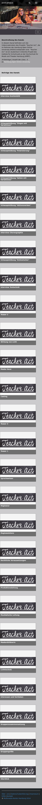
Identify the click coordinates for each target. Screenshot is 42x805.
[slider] (21, 27)
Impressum (34, 794)
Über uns (5, 794)
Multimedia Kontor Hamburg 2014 (17, 798)
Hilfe (3, 796)
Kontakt (10, 796)
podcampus (7, 3)
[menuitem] (35, 27)
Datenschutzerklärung (19, 794)
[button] (2, 27)
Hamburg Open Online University (17, 62)
